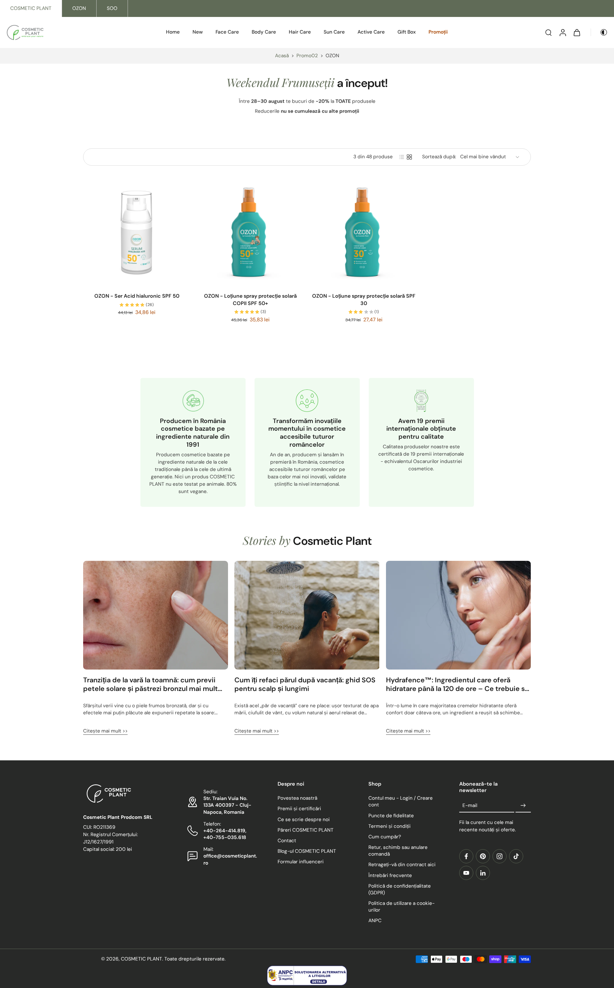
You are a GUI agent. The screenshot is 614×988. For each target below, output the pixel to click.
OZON (79, 8)
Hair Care (300, 32)
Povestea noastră (297, 798)
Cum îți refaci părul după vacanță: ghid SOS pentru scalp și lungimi (304, 684)
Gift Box (407, 32)
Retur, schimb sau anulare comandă (398, 850)
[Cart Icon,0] (577, 32)
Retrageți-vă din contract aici (402, 865)
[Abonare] (523, 805)
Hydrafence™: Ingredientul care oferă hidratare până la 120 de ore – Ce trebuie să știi (457, 684)
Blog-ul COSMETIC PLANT (307, 851)
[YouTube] (466, 873)
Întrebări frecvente (390, 875)
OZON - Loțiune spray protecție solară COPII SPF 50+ (250, 300)
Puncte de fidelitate (391, 815)
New (198, 32)
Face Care (227, 32)
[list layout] (401, 157)
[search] (548, 32)
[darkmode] (599, 32)
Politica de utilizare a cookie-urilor (401, 906)
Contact (287, 840)
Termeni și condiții (389, 826)
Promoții (438, 32)
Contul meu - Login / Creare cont (400, 801)
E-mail (469, 805)
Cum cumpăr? (384, 837)
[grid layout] (409, 157)
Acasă (282, 55)
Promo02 (307, 55)
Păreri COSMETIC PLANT (306, 830)
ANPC (375, 921)
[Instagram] (499, 856)
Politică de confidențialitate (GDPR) (399, 889)
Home (173, 32)
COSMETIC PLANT (30, 8)
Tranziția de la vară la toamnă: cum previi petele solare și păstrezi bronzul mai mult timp (150, 684)
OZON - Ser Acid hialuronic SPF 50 (136, 296)
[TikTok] (516, 856)
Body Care (264, 32)
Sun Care (334, 32)
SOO (112, 8)
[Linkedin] (483, 873)
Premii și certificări (299, 809)
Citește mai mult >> (105, 731)
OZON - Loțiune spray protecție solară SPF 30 (363, 300)
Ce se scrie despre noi (304, 819)
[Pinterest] (483, 856)
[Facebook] (466, 856)
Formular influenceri (301, 862)
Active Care (371, 32)
